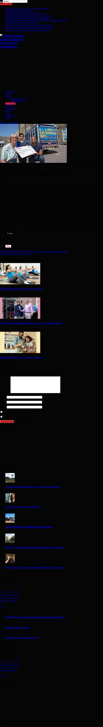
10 (1, 595)
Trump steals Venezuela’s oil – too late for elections (27, 8)
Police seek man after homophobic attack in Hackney (27, 18)
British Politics (17, 101)
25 (4, 601)
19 (7, 598)
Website (3, 407)
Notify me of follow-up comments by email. (21, 412)
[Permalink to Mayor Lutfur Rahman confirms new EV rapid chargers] (20, 318)
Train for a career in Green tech (18, 11)
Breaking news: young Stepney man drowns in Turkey (35, 617)
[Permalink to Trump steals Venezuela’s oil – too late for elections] (10, 481)
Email (2, 402)
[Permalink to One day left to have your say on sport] (20, 284)
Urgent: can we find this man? (22, 637)
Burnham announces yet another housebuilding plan (27, 30)
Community (10, 104)
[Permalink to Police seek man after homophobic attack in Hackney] (10, 562)
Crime (8, 113)
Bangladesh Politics (19, 99)
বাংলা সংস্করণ (10, 92)
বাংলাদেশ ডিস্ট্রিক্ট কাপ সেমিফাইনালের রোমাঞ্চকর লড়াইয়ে (24, 13)
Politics (8, 96)
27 (9, 601)
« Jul (2, 606)
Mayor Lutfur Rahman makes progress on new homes (28, 16)
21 (12, 598)
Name (2, 397)
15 (15, 595)
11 (4, 595)
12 (7, 595)
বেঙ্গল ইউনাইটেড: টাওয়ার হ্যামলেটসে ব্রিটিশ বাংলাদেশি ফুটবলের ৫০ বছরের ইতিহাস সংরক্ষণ (36, 20)
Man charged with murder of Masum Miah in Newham (28, 25)
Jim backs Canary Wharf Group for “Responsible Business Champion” (34, 251)
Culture (8, 111)
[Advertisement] (51, 69)
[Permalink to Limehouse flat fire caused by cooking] (20, 352)
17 (1, 598)
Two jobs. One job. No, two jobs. (17, 254)
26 (7, 601)
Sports (8, 106)
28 (12, 601)
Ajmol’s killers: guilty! (17, 627)
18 (4, 598)
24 (1, 601)
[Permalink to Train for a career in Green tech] (10, 502)
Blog (7, 118)
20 (9, 598)
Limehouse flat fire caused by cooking (20, 357)
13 (9, 595)
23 (17, 598)
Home (8, 94)
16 (17, 595)
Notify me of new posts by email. (17, 417)
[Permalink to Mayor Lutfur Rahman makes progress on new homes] (10, 542)
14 (12, 595)
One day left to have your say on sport (21, 23)
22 (15, 598)
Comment (5, 392)
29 (15, 601)
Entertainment (11, 108)
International (10, 116)
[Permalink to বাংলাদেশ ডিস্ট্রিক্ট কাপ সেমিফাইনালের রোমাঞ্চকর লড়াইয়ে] (10, 522)
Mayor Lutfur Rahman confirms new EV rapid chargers (29, 28)
